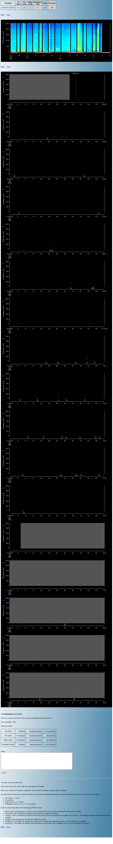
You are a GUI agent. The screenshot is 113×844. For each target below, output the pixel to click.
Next (8, 15)
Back (2, 15)
